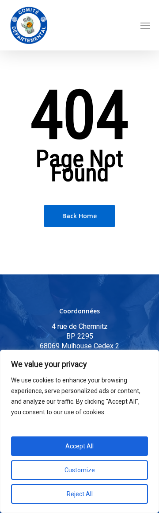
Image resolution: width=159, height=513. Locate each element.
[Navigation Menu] (145, 25)
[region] (79, 431)
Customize (79, 470)
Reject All (80, 494)
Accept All (79, 446)
